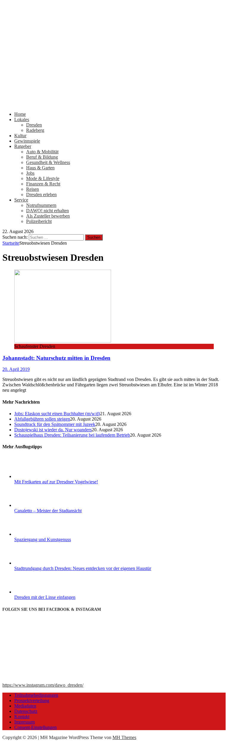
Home (20, 114)
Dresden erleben (41, 194)
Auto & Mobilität (42, 151)
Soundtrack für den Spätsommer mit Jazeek (54, 424)
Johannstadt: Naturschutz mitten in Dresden (56, 358)
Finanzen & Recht (43, 183)
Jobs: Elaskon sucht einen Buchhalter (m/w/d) (57, 413)
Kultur (20, 135)
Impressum (24, 721)
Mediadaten (25, 705)
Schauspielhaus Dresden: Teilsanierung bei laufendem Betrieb (72, 435)
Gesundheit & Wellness (48, 162)
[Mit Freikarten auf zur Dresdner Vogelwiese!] (36, 476)
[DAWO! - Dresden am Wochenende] (114, 104)
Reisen (32, 189)
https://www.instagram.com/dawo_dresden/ (42, 685)
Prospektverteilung (31, 700)
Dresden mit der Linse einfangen (44, 597)
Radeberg (35, 130)
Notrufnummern (41, 205)
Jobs (30, 173)
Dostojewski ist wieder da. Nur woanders (53, 429)
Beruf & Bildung (42, 157)
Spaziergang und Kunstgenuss (42, 539)
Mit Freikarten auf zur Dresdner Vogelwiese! (56, 481)
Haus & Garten (40, 167)
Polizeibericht (39, 221)
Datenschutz (25, 711)
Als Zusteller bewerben (48, 215)
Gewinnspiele (27, 140)
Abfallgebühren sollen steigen (42, 418)
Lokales (21, 119)
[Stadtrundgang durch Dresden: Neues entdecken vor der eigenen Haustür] (36, 563)
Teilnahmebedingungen (36, 695)
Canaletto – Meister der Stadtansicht (48, 510)
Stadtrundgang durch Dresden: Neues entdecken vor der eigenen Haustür (82, 568)
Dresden (34, 124)
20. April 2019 (16, 369)
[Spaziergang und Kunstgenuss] (36, 534)
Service (21, 199)
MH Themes (124, 737)
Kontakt (21, 716)
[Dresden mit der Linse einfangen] (36, 591)
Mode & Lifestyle (42, 178)
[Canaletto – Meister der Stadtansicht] (36, 505)
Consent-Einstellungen (35, 727)
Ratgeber (22, 146)
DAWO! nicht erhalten (47, 210)
